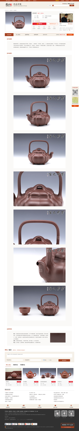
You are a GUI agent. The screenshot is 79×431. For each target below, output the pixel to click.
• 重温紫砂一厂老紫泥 (9, 397)
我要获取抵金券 (53, 23)
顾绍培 (9, 414)
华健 (42, 414)
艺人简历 (18, 34)
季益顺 (16, 414)
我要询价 (40, 23)
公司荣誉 (17, 411)
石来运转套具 (43, 381)
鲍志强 (36, 414)
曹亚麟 (39, 414)
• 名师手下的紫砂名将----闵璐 (58, 394)
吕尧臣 (12, 414)
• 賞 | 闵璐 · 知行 (32, 392)
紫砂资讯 (13, 0)
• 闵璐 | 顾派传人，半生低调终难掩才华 (12, 396)
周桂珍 (34, 414)
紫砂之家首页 (8, 0)
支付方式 (45, 34)
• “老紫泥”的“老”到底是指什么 (58, 401)
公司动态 (14, 411)
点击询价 (19, 381)
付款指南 (62, 0)
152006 (20, 383)
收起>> (75, 105)
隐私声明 (14, 419)
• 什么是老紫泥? (32, 396)
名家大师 (31, 419)
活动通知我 (70, 34)
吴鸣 (40, 414)
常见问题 (67, 0)
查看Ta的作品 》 (70, 23)
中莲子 (59, 381)
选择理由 (27, 34)
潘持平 (30, 414)
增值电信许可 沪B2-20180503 (41, 426)
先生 (45, 360)
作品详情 (9, 34)
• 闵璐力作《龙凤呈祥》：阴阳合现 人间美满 (37, 394)
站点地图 (28, 419)
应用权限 (11, 419)
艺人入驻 (36, 411)
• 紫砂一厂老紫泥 (8, 401)
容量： (35, 17)
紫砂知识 (19, 0)
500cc (38, 17)
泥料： (43, 17)
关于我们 (6, 411)
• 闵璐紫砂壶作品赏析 (9, 394)
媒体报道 (21, 411)
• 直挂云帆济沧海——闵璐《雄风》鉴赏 (60, 392)
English (72, 0)
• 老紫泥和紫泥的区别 (33, 397)
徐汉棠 (21, 414)
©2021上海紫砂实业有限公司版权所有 (30, 426)
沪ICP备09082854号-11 (20, 426)
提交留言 (64, 360)
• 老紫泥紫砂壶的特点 (9, 399)
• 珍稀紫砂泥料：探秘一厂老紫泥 (35, 399)
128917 (54, 383)
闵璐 (60, 23)
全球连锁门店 (26, 411)
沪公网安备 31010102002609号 (11, 426)
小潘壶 (25, 381)
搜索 (72, 5)
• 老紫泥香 (55, 399)
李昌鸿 (25, 414)
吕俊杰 (23, 414)
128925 (37, 383)
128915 (71, 383)
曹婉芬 (7, 416)
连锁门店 (34, 0)
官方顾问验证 (31, 411)
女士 (51, 360)
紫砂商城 (24, 0)
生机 (7, 381)
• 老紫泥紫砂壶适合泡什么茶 (58, 397)
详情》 (70, 30)
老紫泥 (46, 17)
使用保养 (36, 34)
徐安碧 (18, 414)
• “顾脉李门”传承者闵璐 (9, 392)
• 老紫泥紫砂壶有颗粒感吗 (58, 396)
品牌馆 (29, 0)
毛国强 (14, 414)
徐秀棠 (27, 414)
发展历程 (10, 411)
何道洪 (32, 414)
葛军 (43, 414)
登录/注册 (57, 0)
